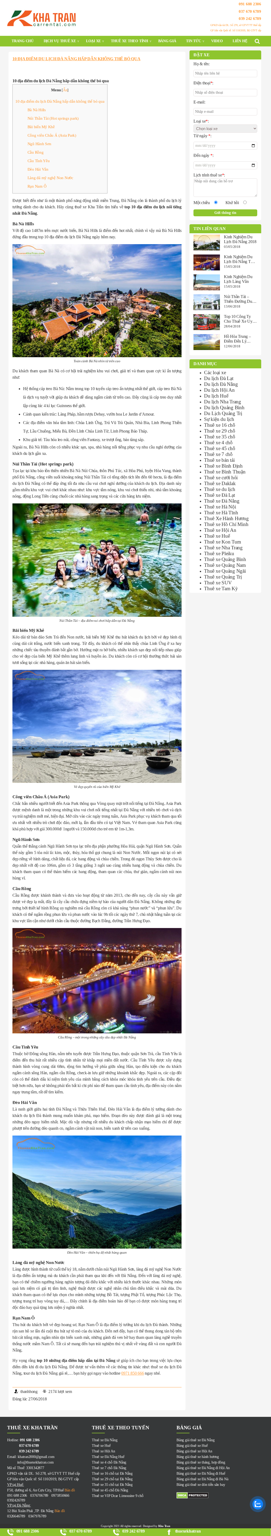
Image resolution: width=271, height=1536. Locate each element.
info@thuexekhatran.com (30, 1462)
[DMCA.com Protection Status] (219, 1495)
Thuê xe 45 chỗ (219, 448)
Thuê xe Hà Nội (220, 507)
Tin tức (193, 41)
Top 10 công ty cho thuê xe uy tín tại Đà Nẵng (238, 319)
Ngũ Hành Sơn (39, 143)
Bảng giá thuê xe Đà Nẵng (195, 1440)
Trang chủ (23, 41)
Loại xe (93, 41)
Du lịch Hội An (219, 390)
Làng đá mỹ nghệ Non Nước (50, 177)
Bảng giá (167, 41)
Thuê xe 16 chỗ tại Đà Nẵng (112, 1473)
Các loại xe (215, 372)
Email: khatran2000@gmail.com (30, 1457)
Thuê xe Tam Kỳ (221, 588)
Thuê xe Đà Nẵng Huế (108, 1457)
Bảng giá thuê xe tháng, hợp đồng (201, 1462)
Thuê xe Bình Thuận (225, 471)
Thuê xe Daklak (220, 483)
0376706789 (39, 1496)
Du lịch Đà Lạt (218, 378)
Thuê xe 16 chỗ (219, 425)
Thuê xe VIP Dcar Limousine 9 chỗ (117, 1496)
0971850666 (60, 1496)
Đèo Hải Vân (38, 169)
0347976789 (37, 1516)
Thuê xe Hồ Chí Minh (226, 524)
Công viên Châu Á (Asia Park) (52, 135)
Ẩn (65, 90)
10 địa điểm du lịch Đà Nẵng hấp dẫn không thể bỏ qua (76, 59)
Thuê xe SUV (218, 582)
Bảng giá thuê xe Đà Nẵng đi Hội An (203, 1468)
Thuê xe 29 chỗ (219, 431)
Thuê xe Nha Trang (223, 547)
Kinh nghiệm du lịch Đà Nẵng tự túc (238, 259)
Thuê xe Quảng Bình (225, 559)
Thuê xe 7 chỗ (218, 454)
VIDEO (217, 41)
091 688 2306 (250, 4)
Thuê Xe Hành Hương (226, 518)
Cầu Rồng (36, 152)
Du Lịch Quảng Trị (223, 413)
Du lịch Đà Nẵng (221, 384)
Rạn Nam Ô (37, 186)
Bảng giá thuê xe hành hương (198, 1457)
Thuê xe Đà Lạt (219, 495)
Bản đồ (69, 1490)
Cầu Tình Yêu (39, 160)
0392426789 (16, 1500)
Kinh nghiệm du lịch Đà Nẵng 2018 (240, 239)
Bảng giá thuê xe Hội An (194, 1451)
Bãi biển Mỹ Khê (41, 126)
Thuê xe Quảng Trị (223, 577)
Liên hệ (240, 41)
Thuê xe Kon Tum (222, 542)
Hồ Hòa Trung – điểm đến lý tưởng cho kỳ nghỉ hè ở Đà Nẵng (237, 339)
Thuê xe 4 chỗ (218, 442)
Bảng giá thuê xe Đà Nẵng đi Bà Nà (202, 1479)
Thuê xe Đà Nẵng (221, 501)
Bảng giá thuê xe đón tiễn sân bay (201, 1485)
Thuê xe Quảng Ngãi (225, 571)
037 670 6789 (250, 11)
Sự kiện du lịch (219, 419)
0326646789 (16, 1516)
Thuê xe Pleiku (219, 553)
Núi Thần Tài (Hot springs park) (53, 118)
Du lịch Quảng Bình (224, 407)
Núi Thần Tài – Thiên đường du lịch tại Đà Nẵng (239, 299)
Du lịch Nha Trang (222, 401)
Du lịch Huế (216, 396)
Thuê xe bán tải (219, 460)
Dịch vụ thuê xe (60, 41)
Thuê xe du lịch (219, 489)
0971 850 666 (132, 1373)
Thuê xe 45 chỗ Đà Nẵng (110, 1490)
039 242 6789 (250, 18)
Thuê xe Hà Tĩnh (221, 512)
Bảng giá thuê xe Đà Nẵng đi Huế (201, 1473)
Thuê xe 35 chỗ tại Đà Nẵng (112, 1485)
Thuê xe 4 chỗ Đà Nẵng (109, 1462)
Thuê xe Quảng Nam (225, 565)
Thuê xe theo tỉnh (129, 41)
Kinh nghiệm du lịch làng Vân (238, 279)
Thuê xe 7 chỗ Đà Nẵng (109, 1468)
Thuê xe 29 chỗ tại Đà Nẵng (112, 1479)
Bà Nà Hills (37, 109)
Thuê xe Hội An (220, 530)
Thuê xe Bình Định (223, 466)
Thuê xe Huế (217, 536)
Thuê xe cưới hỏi (221, 477)
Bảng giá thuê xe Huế (192, 1446)
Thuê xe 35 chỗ (219, 436)
